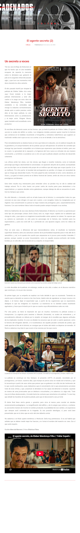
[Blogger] (41, 23)
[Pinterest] (58, 23)
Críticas (28, 45)
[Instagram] (48, 23)
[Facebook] (38, 23)
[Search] (32, 22)
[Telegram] (51, 23)
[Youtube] (55, 23)
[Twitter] (45, 23)
